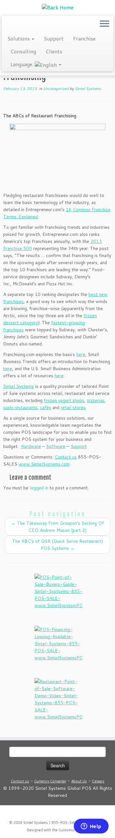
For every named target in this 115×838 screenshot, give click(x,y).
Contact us (66, 457)
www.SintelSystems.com (44, 464)
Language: (23, 64)
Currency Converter (50, 781)
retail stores (73, 407)
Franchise (84, 38)
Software (55, 446)
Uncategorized (56, 88)
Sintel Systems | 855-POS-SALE (50, 822)
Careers (98, 781)
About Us (79, 781)
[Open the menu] (104, 24)
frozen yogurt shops (64, 400)
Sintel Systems (88, 88)
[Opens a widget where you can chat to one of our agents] (91, 827)
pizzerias (95, 400)
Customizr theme (72, 830)
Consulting (23, 51)
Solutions (19, 38)
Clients (54, 51)
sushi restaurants (20, 407)
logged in (39, 488)
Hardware (31, 446)
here (80, 354)
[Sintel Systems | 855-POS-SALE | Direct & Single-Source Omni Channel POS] (57, 7)
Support (54, 38)
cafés (45, 407)
